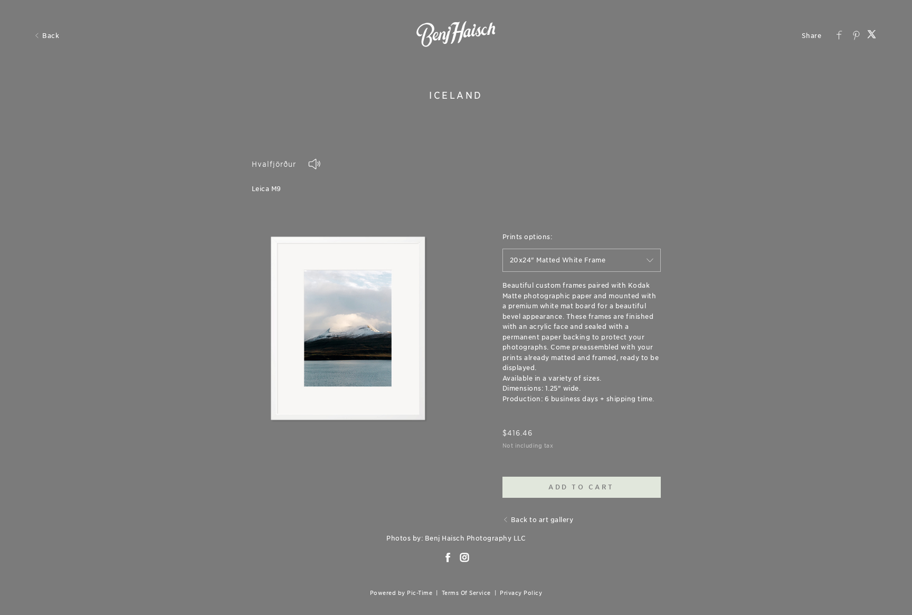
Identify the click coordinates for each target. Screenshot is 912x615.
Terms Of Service (466, 593)
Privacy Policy (521, 593)
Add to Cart (581, 487)
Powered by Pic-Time (401, 593)
